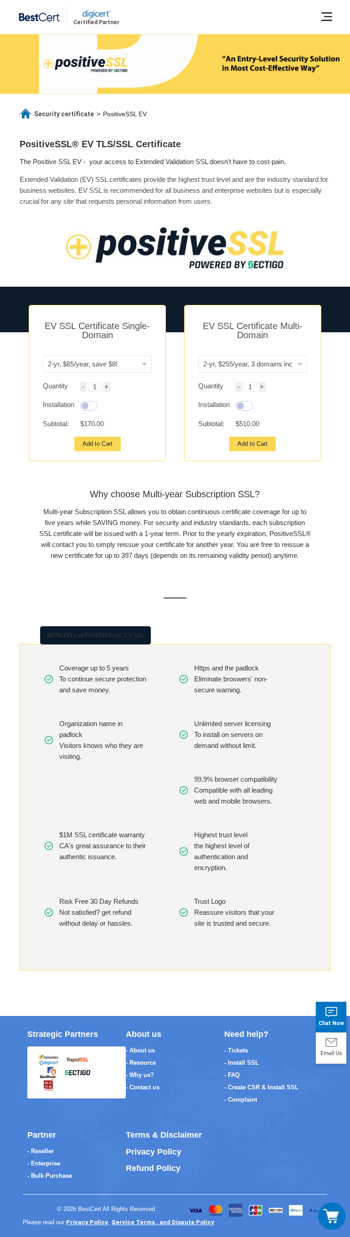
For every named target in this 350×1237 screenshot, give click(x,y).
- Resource (141, 1062)
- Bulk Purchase (49, 1175)
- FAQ (232, 1075)
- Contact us (143, 1087)
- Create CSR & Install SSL (261, 1087)
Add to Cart (97, 443)
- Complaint (240, 1099)
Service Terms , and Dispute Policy (163, 1222)
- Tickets (236, 1050)
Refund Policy (153, 1168)
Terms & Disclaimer (164, 1134)
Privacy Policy (153, 1151)
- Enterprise (43, 1163)
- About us (140, 1050)
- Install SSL (241, 1062)
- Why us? (140, 1075)
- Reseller (40, 1151)
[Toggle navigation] (331, 1216)
